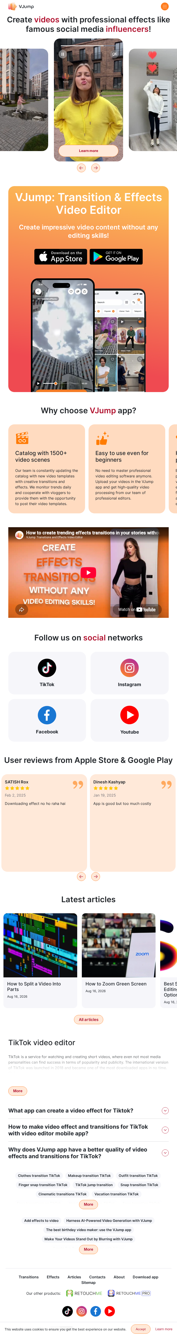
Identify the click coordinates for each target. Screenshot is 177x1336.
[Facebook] (96, 1311)
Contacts (97, 1277)
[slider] (88, 45)
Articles (74, 1277)
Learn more (88, 151)
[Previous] (81, 168)
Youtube (129, 732)
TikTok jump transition (94, 1185)
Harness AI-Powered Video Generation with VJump (109, 1220)
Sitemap (88, 1282)
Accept (141, 1329)
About (119, 1277)
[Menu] (165, 6)
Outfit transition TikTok (138, 1175)
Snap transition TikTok (139, 1185)
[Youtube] (109, 1311)
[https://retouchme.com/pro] (129, 1293)
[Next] (95, 168)
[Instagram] (82, 1311)
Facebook (47, 732)
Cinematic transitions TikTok (62, 1194)
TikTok (47, 684)
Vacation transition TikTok (116, 1194)
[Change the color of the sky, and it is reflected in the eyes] (63, 335)
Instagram (129, 684)
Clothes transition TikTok (39, 1175)
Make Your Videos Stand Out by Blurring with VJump (88, 1239)
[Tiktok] (68, 1311)
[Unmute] (114, 54)
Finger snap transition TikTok (43, 1185)
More (17, 1091)
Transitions (29, 1277)
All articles (88, 1019)
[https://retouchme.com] (84, 1293)
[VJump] (21, 6)
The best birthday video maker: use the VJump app (88, 1230)
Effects (53, 1277)
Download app (145, 1277)
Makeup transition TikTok (89, 1175)
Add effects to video (41, 1220)
